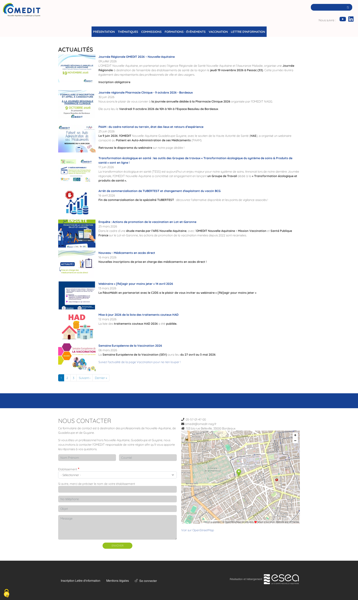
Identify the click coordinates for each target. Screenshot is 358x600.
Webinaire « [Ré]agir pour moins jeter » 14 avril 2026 (135, 284)
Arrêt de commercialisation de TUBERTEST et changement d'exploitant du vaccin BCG (159, 191)
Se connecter (148, 581)
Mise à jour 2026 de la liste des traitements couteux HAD (138, 314)
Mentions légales (117, 580)
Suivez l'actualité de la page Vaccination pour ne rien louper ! (139, 362)
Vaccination (218, 32)
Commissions (151, 32)
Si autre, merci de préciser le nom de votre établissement (96, 484)
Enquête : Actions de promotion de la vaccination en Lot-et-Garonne (147, 222)
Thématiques (128, 32)
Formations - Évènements (185, 32)
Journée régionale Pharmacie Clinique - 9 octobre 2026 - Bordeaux (145, 92)
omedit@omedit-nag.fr (200, 424)
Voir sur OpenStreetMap (197, 530)
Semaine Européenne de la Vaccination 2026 (130, 345)
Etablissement (67, 469)
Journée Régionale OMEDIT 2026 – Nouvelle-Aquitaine (136, 57)
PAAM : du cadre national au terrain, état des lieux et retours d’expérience (150, 127)
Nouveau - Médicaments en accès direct (126, 253)
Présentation (104, 32)
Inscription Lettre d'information (80, 580)
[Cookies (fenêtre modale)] (6, 593)
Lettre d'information (248, 32)
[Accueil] (21, 14)
